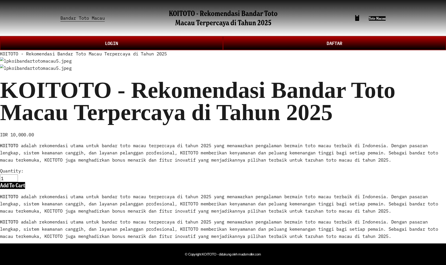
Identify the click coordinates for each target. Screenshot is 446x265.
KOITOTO (9, 145)
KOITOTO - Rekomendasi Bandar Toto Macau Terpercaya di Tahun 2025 (223, 18)
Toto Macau (377, 18)
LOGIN (111, 43)
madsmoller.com (249, 254)
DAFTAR (334, 43)
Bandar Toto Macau (82, 18)
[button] (12, 185)
